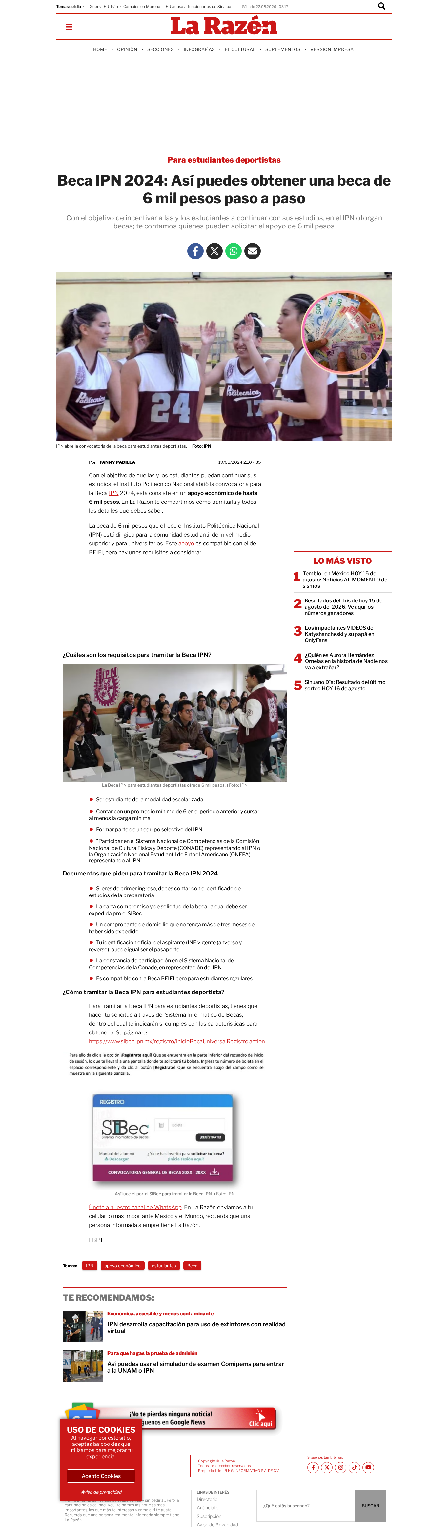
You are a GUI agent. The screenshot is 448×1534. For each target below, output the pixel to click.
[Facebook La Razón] (195, 251)
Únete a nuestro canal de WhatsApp (135, 1207)
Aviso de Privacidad (217, 1524)
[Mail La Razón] (252, 251)
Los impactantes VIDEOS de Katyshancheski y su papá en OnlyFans (339, 634)
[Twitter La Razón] (214, 251)
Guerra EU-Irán (104, 6)
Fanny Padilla (117, 462)
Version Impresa (332, 49)
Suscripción (209, 1516)
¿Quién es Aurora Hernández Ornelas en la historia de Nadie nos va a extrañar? (346, 661)
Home (100, 49)
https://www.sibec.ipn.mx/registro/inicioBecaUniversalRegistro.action (177, 1041)
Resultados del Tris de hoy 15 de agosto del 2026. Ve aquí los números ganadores (343, 607)
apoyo (186, 543)
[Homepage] (224, 25)
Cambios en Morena (141, 6)
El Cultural (240, 49)
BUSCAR (370, 1505)
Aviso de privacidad (101, 1492)
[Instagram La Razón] (340, 1467)
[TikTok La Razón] (354, 1467)
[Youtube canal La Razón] (368, 1467)
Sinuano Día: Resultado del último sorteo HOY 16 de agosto (345, 685)
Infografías (199, 49)
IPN (114, 493)
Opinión (127, 49)
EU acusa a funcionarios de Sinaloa (198, 6)
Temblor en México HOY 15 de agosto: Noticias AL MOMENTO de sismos (345, 579)
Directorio (207, 1499)
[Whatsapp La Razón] (233, 251)
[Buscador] (381, 6)
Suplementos (282, 49)
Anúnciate (207, 1507)
